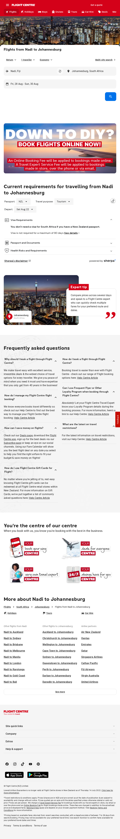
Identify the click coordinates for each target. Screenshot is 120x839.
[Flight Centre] (23, 5)
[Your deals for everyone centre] (88, 548)
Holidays (29, 12)
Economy (44, 60)
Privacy (7, 825)
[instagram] (15, 764)
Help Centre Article (24, 417)
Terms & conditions (22, 825)
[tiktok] (22, 764)
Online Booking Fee (32, 805)
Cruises (59, 12)
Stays (44, 12)
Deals (105, 12)
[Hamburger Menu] (7, 5)
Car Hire (89, 12)
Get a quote (96, 5)
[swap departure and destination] (60, 71)
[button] (60, 692)
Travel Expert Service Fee (50, 803)
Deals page (26, 435)
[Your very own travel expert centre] (32, 574)
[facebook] (7, 764)
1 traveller (26, 60)
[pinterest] (38, 764)
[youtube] (30, 764)
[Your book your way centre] (32, 548)
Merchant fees (33, 808)
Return (9, 60)
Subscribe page (12, 442)
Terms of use (40, 825)
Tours (74, 12)
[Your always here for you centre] (88, 574)
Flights (12, 12)
